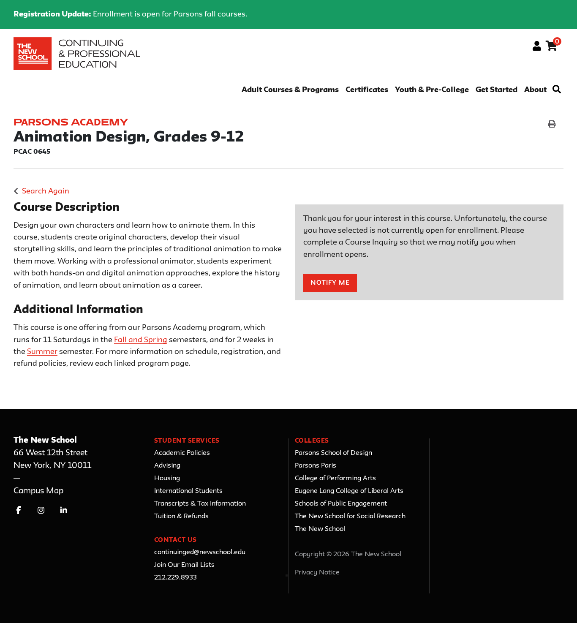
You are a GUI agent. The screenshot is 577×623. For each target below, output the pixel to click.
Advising (167, 466)
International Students (188, 491)
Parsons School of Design (333, 453)
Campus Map (38, 491)
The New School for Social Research (350, 517)
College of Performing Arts (335, 479)
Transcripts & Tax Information (200, 504)
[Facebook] (19, 510)
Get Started (496, 90)
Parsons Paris (315, 466)
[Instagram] (41, 510)
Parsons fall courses (209, 14)
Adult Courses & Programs (290, 90)
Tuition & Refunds (181, 517)
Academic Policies (182, 453)
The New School (320, 529)
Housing (167, 479)
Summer (42, 351)
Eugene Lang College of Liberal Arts (349, 491)
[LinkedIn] (63, 510)
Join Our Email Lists (184, 565)
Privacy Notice (317, 573)
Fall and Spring (140, 340)
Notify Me (330, 283)
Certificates (367, 90)
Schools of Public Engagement (341, 504)
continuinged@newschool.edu (199, 552)
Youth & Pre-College (432, 90)
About (535, 90)
